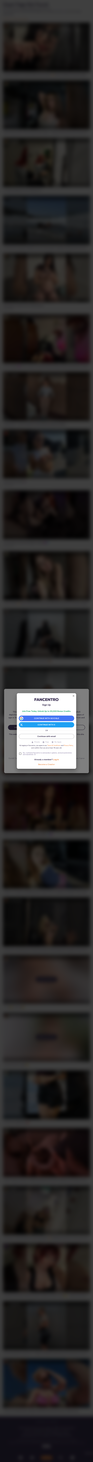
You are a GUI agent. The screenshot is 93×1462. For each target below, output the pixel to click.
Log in (56, 760)
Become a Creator (46, 764)
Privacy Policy (68, 745)
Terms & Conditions (54, 745)
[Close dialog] (73, 696)
